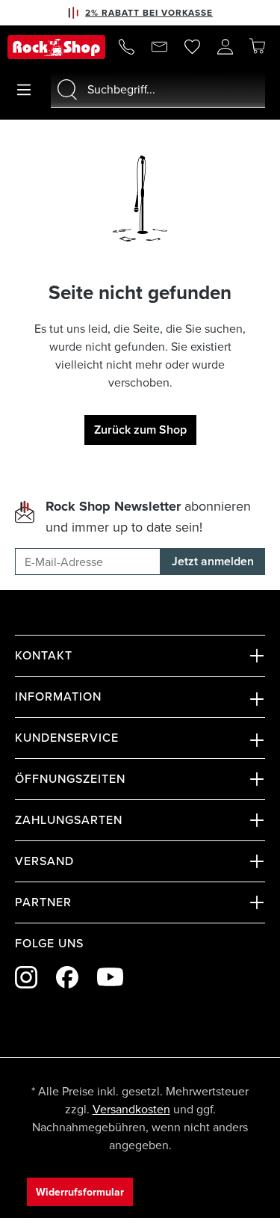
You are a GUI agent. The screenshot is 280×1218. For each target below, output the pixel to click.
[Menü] (24, 89)
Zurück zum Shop (140, 429)
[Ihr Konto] (225, 47)
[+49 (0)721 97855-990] (126, 47)
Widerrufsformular (80, 1191)
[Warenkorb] (256, 46)
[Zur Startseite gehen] (56, 47)
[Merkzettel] (192, 47)
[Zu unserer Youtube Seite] (110, 977)
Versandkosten (131, 1109)
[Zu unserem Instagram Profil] (26, 977)
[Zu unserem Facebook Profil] (67, 977)
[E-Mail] (159, 47)
